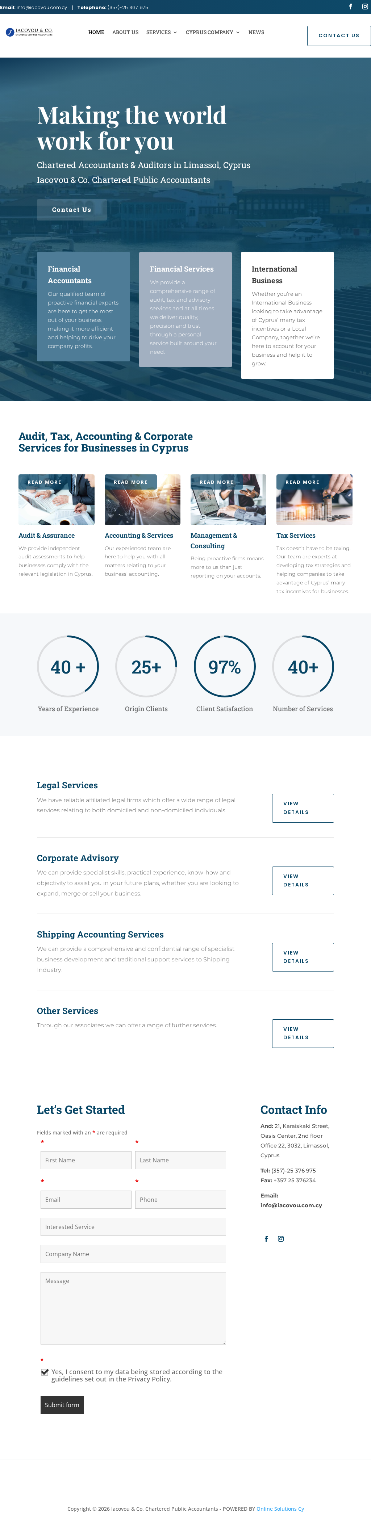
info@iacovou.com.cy (42, 7)
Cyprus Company (209, 32)
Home (96, 32)
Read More (45, 482)
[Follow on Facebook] (351, 6)
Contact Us (339, 35)
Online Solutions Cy (280, 1508)
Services (158, 32)
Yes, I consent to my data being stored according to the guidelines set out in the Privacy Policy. (136, 1375)
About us (125, 32)
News (256, 32)
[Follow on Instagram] (365, 6)
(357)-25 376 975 (293, 1170)
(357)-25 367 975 (128, 7)
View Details (296, 808)
